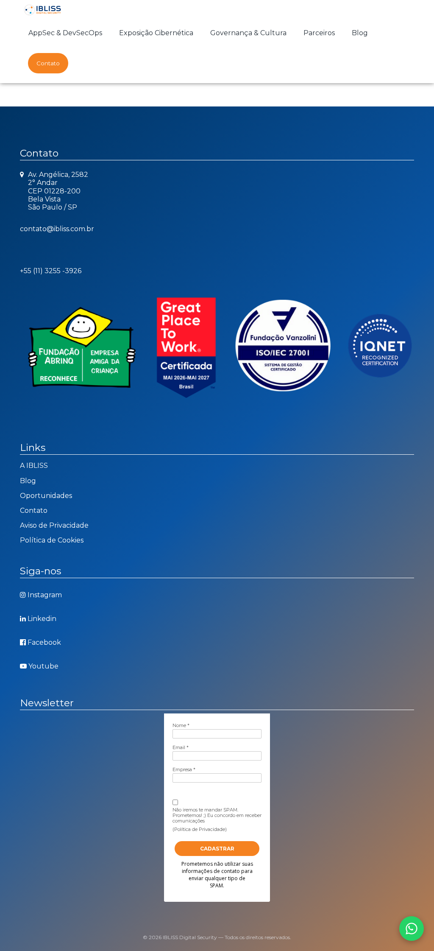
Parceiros (319, 33)
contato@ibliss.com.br (57, 229)
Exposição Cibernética (156, 33)
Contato (48, 63)
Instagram (45, 595)
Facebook (44, 642)
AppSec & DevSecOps (65, 33)
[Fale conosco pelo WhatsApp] (411, 928)
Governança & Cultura (248, 33)
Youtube (43, 666)
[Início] (43, 9)
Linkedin (42, 619)
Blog (360, 33)
